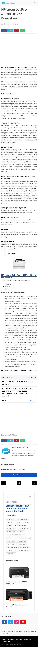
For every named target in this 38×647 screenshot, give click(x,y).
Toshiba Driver (12, 550)
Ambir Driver (11, 519)
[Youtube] (23, 622)
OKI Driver (10, 541)
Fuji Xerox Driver (24, 528)
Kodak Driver (19, 535)
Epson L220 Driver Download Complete (16, 606)
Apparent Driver (23, 519)
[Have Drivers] (9, 3)
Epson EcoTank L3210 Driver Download (16, 583)
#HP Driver (13, 435)
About (4, 639)
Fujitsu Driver (19, 532)
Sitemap (11, 639)
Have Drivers (17, 644)
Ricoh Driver (22, 544)
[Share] (4, 30)
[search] (30, 497)
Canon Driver (11, 525)
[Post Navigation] (19, 483)
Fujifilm (9, 532)
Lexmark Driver (25, 538)
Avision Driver (12, 522)
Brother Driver (24, 522)
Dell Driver (22, 525)
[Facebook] (4, 622)
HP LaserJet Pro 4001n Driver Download (19, 276)
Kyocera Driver (12, 538)
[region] (19, 417)
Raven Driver (11, 544)
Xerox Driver (11, 554)
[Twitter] (10, 622)
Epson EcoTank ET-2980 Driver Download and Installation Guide (17, 508)
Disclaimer (27, 639)
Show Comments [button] (19, 475)
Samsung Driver (12, 547)
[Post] (19, 572)
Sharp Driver (24, 547)
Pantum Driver (21, 541)
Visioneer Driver (24, 550)
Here (30, 382)
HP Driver (21, 469)
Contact (19, 639)
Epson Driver (11, 528)
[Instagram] (16, 622)
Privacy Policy (6, 642)
